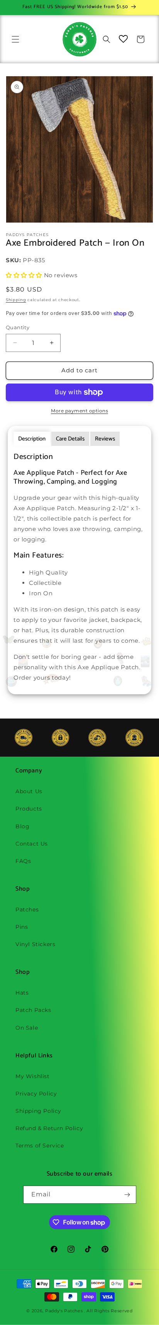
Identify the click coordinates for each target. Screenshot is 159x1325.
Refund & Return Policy (49, 1128)
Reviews (105, 439)
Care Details (70, 439)
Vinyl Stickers (35, 944)
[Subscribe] (127, 1195)
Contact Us (31, 843)
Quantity (17, 327)
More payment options (79, 411)
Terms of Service (39, 1145)
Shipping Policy (38, 1110)
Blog (22, 826)
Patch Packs (33, 1010)
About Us (28, 791)
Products (28, 808)
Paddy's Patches (64, 1310)
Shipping (16, 299)
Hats (22, 992)
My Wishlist (32, 1076)
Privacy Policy (36, 1093)
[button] (15, 39)
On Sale (26, 1027)
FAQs (23, 861)
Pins (21, 926)
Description (32, 439)
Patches (27, 909)
